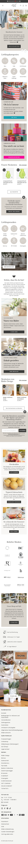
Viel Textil (14, 117)
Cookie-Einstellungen (7, 832)
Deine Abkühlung (14, 371)
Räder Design (5, 755)
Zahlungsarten (5, 722)
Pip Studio (4, 766)
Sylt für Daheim (14, 46)
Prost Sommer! (14, 531)
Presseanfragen (6, 739)
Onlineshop (4, 741)
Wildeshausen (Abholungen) (10, 744)
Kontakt (3, 713)
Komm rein (14, 622)
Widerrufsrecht (6, 733)
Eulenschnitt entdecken (14, 502)
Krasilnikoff (4, 776)
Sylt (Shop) (4, 746)
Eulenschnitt (5, 760)
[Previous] (22, 50)
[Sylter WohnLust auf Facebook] (5, 808)
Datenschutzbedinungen (13, 434)
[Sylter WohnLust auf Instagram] (2, 808)
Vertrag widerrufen (7, 834)
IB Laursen (4, 773)
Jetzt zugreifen (14, 472)
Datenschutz (5, 824)
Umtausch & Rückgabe (8, 727)
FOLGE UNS (13, 696)
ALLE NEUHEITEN (14, 192)
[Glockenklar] (14, 456)
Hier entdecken (9, 267)
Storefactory (5, 763)
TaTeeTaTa (4, 788)
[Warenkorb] (25, 5)
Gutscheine (4, 725)
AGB (2, 826)
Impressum (4, 821)
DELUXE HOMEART (6, 786)
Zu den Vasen (14, 332)
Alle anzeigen (23, 165)
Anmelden (22, 430)
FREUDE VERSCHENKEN (14, 211)
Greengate (4, 778)
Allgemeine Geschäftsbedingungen (12, 730)
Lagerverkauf (5, 749)
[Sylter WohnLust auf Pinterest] (7, 808)
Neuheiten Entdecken (14, 157)
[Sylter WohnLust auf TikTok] (10, 808)
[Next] (25, 50)
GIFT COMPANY (6, 783)
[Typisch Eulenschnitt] (14, 484)
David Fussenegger (7, 771)
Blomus (3, 758)
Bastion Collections (7, 768)
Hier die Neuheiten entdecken (14, 408)
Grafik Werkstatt (6, 781)
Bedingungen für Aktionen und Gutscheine (10, 716)
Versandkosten (6, 720)
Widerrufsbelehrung (7, 829)
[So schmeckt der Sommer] (14, 513)
